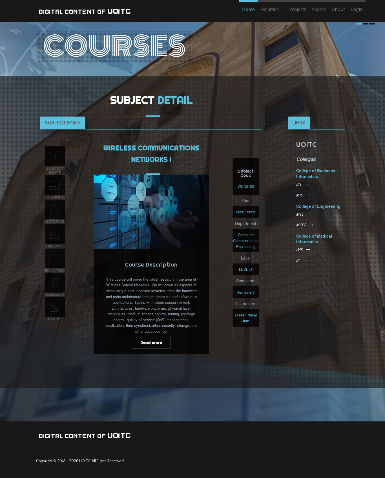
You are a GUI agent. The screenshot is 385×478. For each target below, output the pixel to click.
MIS (299, 195)
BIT (299, 184)
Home (248, 9)
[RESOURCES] (55, 258)
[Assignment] (55, 282)
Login (357, 9)
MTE (300, 214)
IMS (299, 249)
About (338, 9)
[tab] (62, 123)
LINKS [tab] (298, 122)
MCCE (301, 224)
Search (319, 9)
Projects (297, 9)
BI (298, 260)
